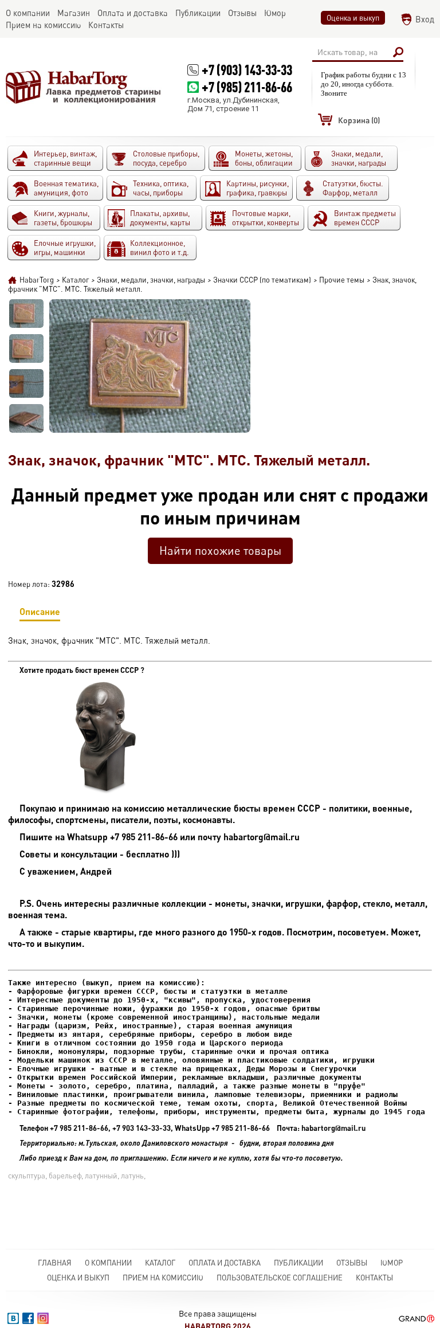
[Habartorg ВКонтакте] (13, 1318)
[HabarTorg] (84, 86)
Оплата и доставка (224, 1262)
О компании (108, 1262)
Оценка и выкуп (353, 17)
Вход (424, 19)
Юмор (391, 1262)
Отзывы (351, 1262)
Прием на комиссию (163, 1277)
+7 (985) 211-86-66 (247, 87)
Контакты (374, 1277)
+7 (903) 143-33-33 (247, 69)
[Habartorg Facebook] (28, 1318)
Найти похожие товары (220, 550)
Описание (39, 611)
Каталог (160, 1262)
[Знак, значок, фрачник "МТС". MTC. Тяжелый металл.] (26, 313)
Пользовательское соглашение (280, 1277)
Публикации (298, 1262)
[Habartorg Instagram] (43, 1318)
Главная (55, 1262)
